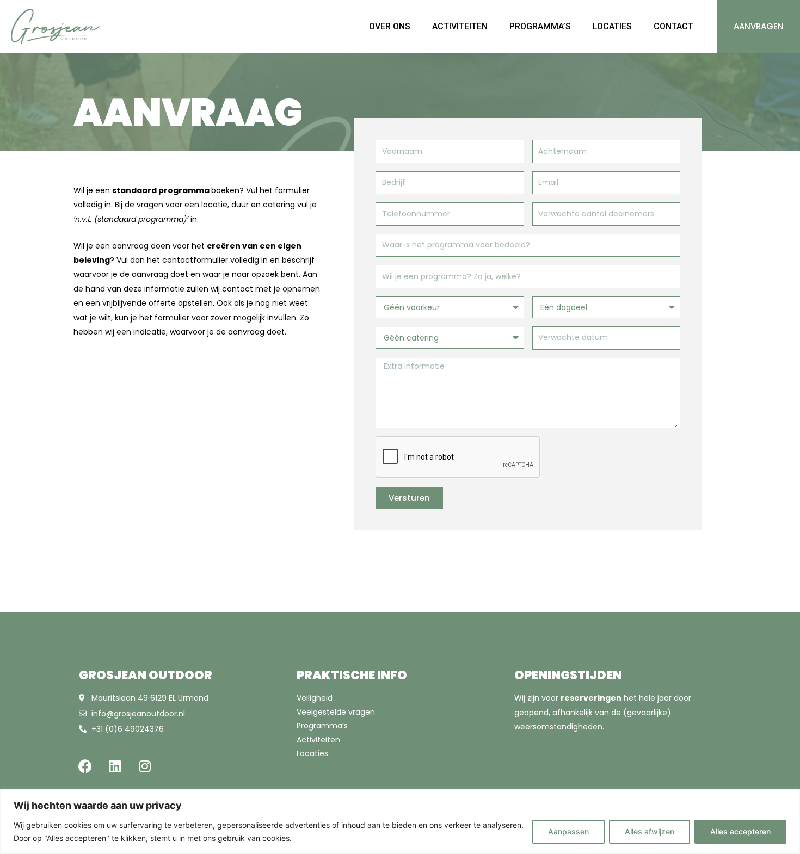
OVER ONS (389, 26)
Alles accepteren (740, 831)
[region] (400, 821)
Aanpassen (568, 831)
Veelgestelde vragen (336, 712)
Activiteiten (318, 739)
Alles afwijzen (649, 831)
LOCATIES (612, 26)
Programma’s (322, 725)
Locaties (312, 753)
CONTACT (673, 26)
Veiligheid (315, 697)
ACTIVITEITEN (460, 26)
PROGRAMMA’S (540, 26)
